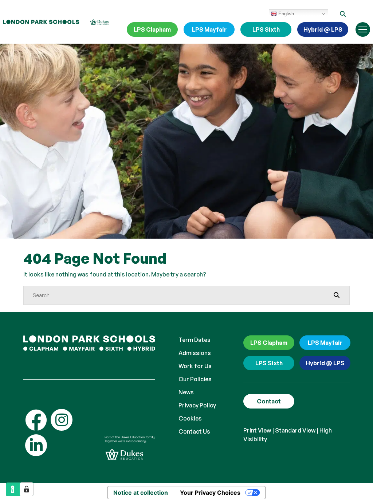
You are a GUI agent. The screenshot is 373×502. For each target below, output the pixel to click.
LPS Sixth (266, 29)
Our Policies (195, 379)
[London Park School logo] (56, 22)
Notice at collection (140, 492)
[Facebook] (36, 420)
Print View (257, 430)
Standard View (295, 430)
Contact (269, 401)
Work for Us (195, 366)
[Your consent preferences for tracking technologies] (27, 489)
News (186, 392)
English (285, 13)
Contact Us (194, 431)
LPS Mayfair (209, 29)
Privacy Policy (197, 405)
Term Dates (194, 339)
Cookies (190, 418)
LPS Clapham (152, 29)
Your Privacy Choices (210, 492)
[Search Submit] (336, 295)
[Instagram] (61, 420)
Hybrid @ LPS (322, 29)
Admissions (194, 352)
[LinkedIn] (36, 445)
